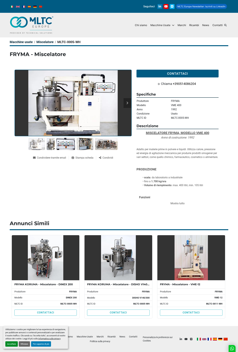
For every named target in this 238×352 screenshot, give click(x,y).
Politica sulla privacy (100, 341)
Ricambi (194, 25)
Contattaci (177, 73)
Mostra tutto (177, 203)
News (205, 25)
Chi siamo (141, 25)
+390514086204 (184, 84)
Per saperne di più (41, 344)
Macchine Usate (160, 25)
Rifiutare (24, 344)
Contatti (217, 25)
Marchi (182, 25)
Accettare (11, 344)
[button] (162, 25)
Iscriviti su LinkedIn (201, 6)
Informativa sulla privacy (49, 338)
